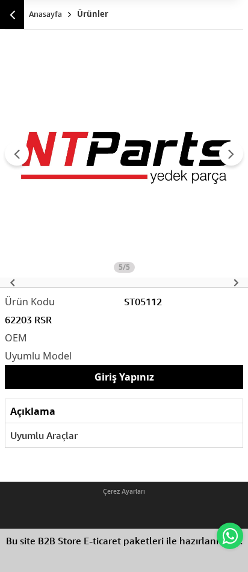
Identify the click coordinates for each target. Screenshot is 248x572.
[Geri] (12, 14)
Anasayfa (45, 13)
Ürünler (92, 13)
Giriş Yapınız (124, 377)
